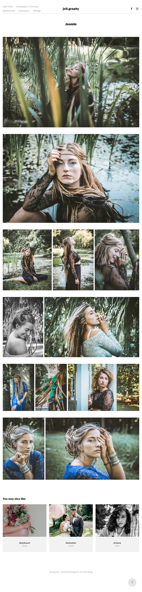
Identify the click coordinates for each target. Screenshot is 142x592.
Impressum (24, 10)
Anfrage (37, 10)
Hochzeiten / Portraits (27, 6)
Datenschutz (9, 10)
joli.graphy (71, 9)
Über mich (8, 6)
